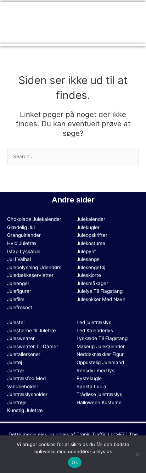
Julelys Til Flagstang (100, 291)
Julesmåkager (92, 283)
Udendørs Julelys (58, 22)
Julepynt (86, 251)
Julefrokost (19, 307)
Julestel (15, 322)
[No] (137, 454)
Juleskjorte (89, 275)
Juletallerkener (23, 354)
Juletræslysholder (27, 394)
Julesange (88, 259)
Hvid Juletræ (21, 243)
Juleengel (18, 283)
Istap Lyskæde (23, 251)
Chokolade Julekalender (34, 219)
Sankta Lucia (91, 386)
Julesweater (21, 338)
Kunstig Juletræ (25, 410)
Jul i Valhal (19, 259)
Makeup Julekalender (101, 346)
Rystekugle (89, 378)
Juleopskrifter (92, 235)
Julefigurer (19, 291)
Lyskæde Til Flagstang (102, 338)
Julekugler (88, 227)
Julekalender (91, 219)
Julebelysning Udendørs (34, 267)
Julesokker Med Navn (101, 299)
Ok (75, 462)
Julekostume (91, 243)
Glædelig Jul (21, 227)
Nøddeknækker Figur (100, 354)
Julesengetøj (91, 267)
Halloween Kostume (99, 402)
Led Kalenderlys (95, 330)
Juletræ (15, 370)
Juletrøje (17, 402)
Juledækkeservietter (30, 275)
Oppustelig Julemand (100, 362)
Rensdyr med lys (95, 370)
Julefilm (15, 299)
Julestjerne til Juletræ (31, 330)
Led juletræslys (94, 322)
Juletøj (14, 362)
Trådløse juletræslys (99, 394)
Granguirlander (24, 235)
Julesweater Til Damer (32, 346)
